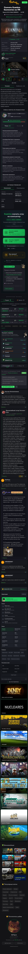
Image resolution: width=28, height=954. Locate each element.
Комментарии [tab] (8, 365)
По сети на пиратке (13, 895)
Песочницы (10, 655)
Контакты (21, 943)
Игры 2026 (11, 652)
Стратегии (22, 895)
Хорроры (5, 898)
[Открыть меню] (2, 2)
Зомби (22, 652)
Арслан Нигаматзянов (12, 391)
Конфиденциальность (14, 946)
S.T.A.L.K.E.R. (17, 668)
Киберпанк (4, 658)
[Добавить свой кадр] (25, 79)
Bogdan (7, 58)
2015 (20, 326)
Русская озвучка (18, 898)
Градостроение (16, 655)
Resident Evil (4, 671)
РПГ (15, 44)
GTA (3, 665)
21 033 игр (24, 594)
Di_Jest (8, 492)
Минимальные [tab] (7, 188)
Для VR (11, 898)
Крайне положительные (8, 907)
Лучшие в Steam (17, 652)
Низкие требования (7, 889)
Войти (25, 2)
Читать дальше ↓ (9, 288)
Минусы (20, 126)
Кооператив (22, 655)
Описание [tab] (7, 86)
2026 (11, 904)
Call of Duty (17, 665)
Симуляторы (19, 44)
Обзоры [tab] (21, 365)
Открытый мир (4, 652)
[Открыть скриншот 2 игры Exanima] (14, 79)
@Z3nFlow (20, 494)
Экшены (12, 44)
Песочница (5, 901)
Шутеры (15, 889)
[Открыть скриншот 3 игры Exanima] (19, 79)
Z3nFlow (7, 480)
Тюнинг (8, 658)
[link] (2, 392)
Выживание (4, 655)
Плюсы (7, 126)
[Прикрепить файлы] (16, 387)
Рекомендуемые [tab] (21, 188)
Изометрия (15, 326)
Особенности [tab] (20, 86)
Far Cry (16, 671)
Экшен (24, 326)
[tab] (7, 300)
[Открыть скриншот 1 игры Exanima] (8, 79)
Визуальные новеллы (15, 658)
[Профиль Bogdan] (3, 58)
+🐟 (25, 407)
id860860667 (9, 562)
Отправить (8, 387)
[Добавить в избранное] (25, 7)
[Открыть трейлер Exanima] (3, 79)
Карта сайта (8, 943)
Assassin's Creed (5, 668)
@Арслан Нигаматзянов (14, 414)
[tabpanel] (14, 97)
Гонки (11, 901)
